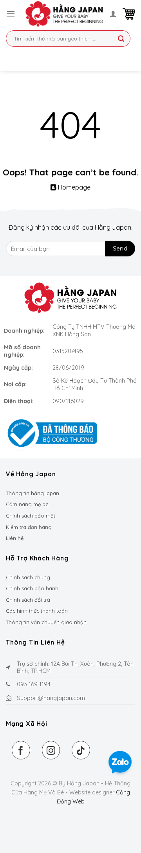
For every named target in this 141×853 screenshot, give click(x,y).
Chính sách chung (28, 577)
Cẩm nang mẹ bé (27, 504)
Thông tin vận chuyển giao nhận (46, 622)
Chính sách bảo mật (30, 515)
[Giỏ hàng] (129, 14)
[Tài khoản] (113, 13)
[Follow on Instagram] (51, 750)
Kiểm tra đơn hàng (29, 527)
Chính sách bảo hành (32, 588)
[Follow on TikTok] (81, 750)
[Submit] (121, 39)
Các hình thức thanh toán (37, 611)
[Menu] (10, 13)
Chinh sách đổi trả (28, 600)
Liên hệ (15, 538)
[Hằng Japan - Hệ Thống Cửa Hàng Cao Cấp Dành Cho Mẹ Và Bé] (64, 14)
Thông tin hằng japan (32, 493)
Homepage (73, 187)
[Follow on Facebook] (21, 750)
